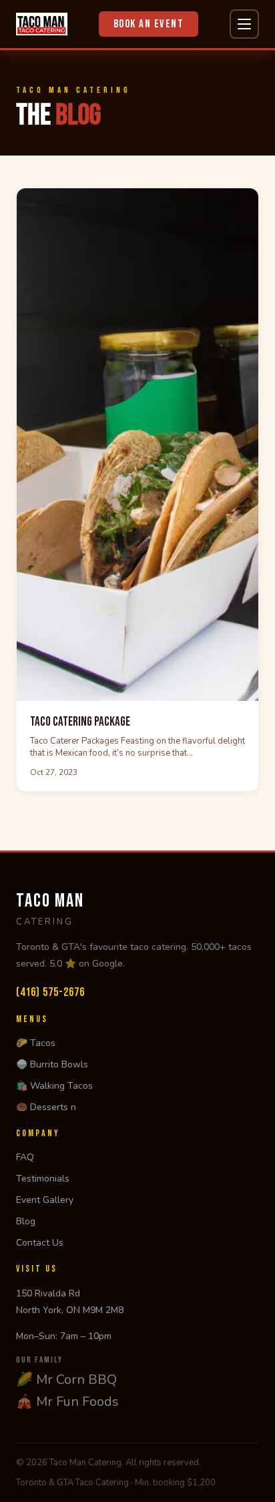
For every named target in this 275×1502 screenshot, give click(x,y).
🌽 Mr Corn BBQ (66, 1379)
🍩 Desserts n (46, 1107)
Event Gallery (44, 1200)
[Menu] (244, 24)
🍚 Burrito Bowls (52, 1064)
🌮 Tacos (35, 1043)
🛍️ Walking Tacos (54, 1085)
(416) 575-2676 (50, 992)
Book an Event (148, 24)
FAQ (25, 1157)
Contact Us (39, 1242)
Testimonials (42, 1178)
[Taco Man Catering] (41, 24)
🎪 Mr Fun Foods (67, 1402)
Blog (25, 1221)
